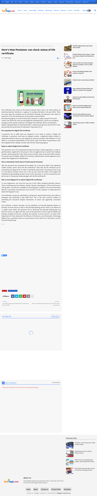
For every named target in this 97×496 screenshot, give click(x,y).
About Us (61, 2)
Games (21, 2)
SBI (12, 2)
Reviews (50, 2)
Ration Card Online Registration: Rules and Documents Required (82, 106)
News (25, 10)
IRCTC (70, 10)
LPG (16, 2)
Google (7, 2)
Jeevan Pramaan (11, 46)
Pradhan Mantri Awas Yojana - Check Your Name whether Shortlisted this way (83, 56)
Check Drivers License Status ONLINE (83, 80)
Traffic (26, 2)
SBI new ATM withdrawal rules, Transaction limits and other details (83, 115)
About (36, 489)
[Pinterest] (24, 296)
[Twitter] (16, 296)
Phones (56, 10)
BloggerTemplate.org (63, 493)
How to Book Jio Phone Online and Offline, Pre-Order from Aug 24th (83, 89)
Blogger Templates (40, 493)
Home (20, 10)
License (32, 2)
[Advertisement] (48, 28)
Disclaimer (78, 2)
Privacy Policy (69, 2)
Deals (55, 2)
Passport (63, 10)
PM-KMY (76, 10)
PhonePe (43, 2)
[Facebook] (12, 296)
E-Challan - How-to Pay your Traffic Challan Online (85, 443)
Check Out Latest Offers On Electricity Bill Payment (83, 98)
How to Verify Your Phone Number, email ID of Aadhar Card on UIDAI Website (83, 64)
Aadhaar (41, 10)
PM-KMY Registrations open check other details (82, 46)
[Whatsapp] (20, 296)
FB (3, 2)
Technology (32, 10)
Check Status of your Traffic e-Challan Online (84, 123)
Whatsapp (48, 10)
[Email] (28, 296)
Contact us (85, 2)
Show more (55, 316)
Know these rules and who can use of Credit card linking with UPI (85, 469)
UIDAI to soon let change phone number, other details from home (84, 460)
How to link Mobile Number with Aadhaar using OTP (82, 72)
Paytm (38, 2)
